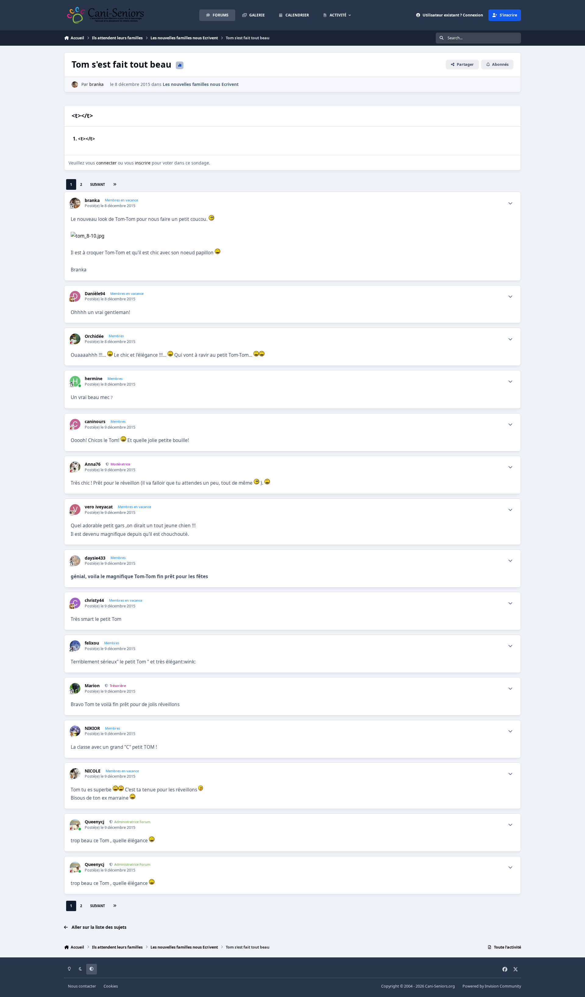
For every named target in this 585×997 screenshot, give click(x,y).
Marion (92, 685)
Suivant (97, 184)
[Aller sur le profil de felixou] (75, 645)
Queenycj (94, 822)
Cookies (111, 986)
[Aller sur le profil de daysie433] (75, 560)
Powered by (492, 986)
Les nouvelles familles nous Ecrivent (201, 84)
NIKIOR (92, 728)
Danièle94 (95, 293)
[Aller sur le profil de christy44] (75, 603)
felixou (92, 643)
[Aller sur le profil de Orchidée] (75, 339)
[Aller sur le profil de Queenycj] (75, 824)
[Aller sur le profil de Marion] (75, 688)
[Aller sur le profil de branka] (75, 84)
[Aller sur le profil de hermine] (75, 381)
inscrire (143, 163)
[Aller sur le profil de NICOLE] (75, 773)
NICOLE (93, 771)
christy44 (94, 600)
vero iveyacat (99, 507)
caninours (95, 421)
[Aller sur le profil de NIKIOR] (75, 731)
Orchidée (94, 336)
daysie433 (95, 558)
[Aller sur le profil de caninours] (75, 424)
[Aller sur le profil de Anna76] (75, 466)
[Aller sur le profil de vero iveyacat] (75, 509)
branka (96, 84)
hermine (93, 378)
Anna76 (93, 464)
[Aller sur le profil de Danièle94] (75, 296)
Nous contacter (82, 986)
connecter (106, 163)
